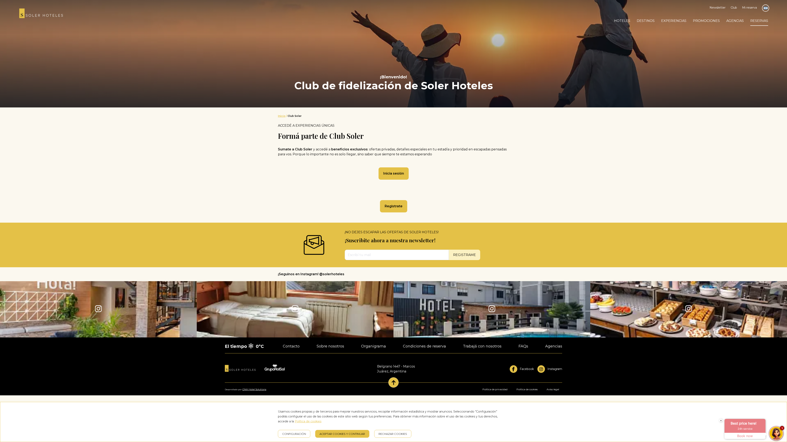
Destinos (646, 21)
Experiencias (673, 21)
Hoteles (622, 21)
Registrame (464, 255)
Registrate (394, 206)
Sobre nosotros (330, 346)
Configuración (294, 433)
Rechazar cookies (393, 433)
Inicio (281, 115)
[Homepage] (41, 14)
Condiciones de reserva (424, 346)
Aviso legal (553, 389)
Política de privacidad (494, 389)
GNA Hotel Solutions (254, 389)
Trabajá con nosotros (482, 346)
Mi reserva (749, 7)
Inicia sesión (393, 173)
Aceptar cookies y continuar (342, 433)
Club (734, 7)
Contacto (291, 346)
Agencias (735, 21)
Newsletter (718, 7)
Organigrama (373, 346)
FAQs (523, 346)
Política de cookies (527, 389)
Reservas (759, 21)
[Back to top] (393, 382)
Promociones (706, 21)
